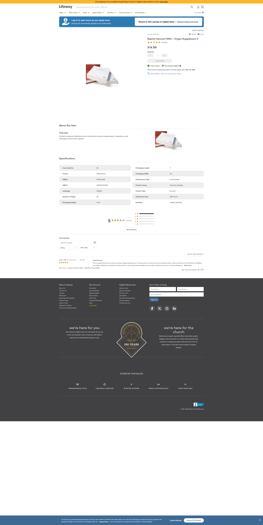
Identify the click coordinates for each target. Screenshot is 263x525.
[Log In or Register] (198, 7)
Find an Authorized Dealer (68, 308)
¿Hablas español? (198, 30)
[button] (145, 214)
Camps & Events (124, 13)
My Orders (92, 288)
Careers (61, 293)
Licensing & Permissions (67, 298)
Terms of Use (63, 303)
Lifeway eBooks (124, 300)
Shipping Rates (94, 293)
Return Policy (93, 295)
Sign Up (154, 299)
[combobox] (134, 7)
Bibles (61, 13)
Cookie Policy (104, 522)
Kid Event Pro (123, 293)
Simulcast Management (127, 298)
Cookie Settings (176, 520)
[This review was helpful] (198, 269)
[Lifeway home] (65, 7)
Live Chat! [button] (93, 305)
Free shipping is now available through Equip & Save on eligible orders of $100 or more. (131, 2)
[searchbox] (76, 243)
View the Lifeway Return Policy (171, 74)
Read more (188, 265)
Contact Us (62, 291)
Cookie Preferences (95, 300)
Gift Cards (92, 298)
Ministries (110, 13)
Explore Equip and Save (187, 21)
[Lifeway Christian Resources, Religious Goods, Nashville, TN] (199, 404)
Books (85, 13)
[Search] (191, 7)
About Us (62, 288)
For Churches (139, 13)
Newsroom (62, 295)
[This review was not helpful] (201, 269)
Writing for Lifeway (65, 305)
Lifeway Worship (124, 291)
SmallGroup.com (124, 303)
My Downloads (94, 291)
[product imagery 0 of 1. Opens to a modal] (102, 76)
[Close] (259, 520)
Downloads (123, 295)
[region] (131, 520)
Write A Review (132, 230)
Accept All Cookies (194, 520)
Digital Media (97, 13)
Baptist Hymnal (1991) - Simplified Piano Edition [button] (84, 268)
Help (90, 303)
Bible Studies (73, 13)
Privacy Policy (63, 300)
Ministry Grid (123, 288)
